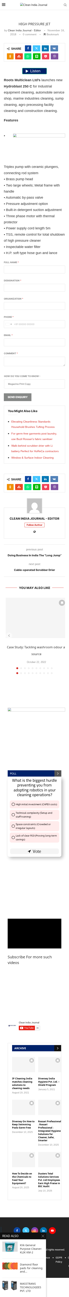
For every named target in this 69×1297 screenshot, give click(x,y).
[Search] (65, 5)
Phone (9, 317)
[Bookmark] (62, 603)
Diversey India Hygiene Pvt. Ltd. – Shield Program (48, 1082)
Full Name (11, 262)
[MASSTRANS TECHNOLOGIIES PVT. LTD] (10, 1285)
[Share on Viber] (54, 56)
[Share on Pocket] (45, 56)
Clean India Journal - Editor (24, 30)
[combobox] (8, 324)
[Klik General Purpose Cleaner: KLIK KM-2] (10, 1247)
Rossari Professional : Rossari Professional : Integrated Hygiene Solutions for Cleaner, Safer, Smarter (49, 1131)
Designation (12, 280)
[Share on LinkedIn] (45, 48)
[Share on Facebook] (28, 48)
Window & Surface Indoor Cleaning (32, 457)
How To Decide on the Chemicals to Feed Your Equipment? (22, 1178)
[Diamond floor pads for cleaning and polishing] (10, 1266)
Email (8, 335)
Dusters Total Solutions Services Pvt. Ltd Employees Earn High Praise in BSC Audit (49, 1180)
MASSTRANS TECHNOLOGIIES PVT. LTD (30, 1287)
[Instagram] (34, 1230)
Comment (11, 353)
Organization (13, 298)
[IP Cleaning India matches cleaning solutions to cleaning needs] (23, 1064)
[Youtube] (52, 1230)
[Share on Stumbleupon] (19, 56)
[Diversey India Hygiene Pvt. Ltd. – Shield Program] (49, 1064)
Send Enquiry (18, 397)
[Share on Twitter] (36, 48)
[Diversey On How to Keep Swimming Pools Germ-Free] (23, 1107)
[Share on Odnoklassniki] (10, 56)
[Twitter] (25, 1230)
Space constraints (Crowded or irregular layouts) (33, 826)
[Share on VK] (54, 48)
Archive (20, 1048)
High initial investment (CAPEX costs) (36, 804)
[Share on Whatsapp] (27, 56)
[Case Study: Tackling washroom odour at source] (36, 618)
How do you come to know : (22, 376)
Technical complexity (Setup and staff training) (34, 814)
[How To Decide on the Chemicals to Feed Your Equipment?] (23, 1159)
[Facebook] (17, 1230)
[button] (9, 635)
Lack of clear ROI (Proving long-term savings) (36, 837)
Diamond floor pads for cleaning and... (31, 1268)
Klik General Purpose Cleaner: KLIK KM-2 (31, 1248)
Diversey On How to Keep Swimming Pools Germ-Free (23, 1124)
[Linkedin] (43, 1230)
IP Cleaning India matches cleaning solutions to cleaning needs (22, 1083)
